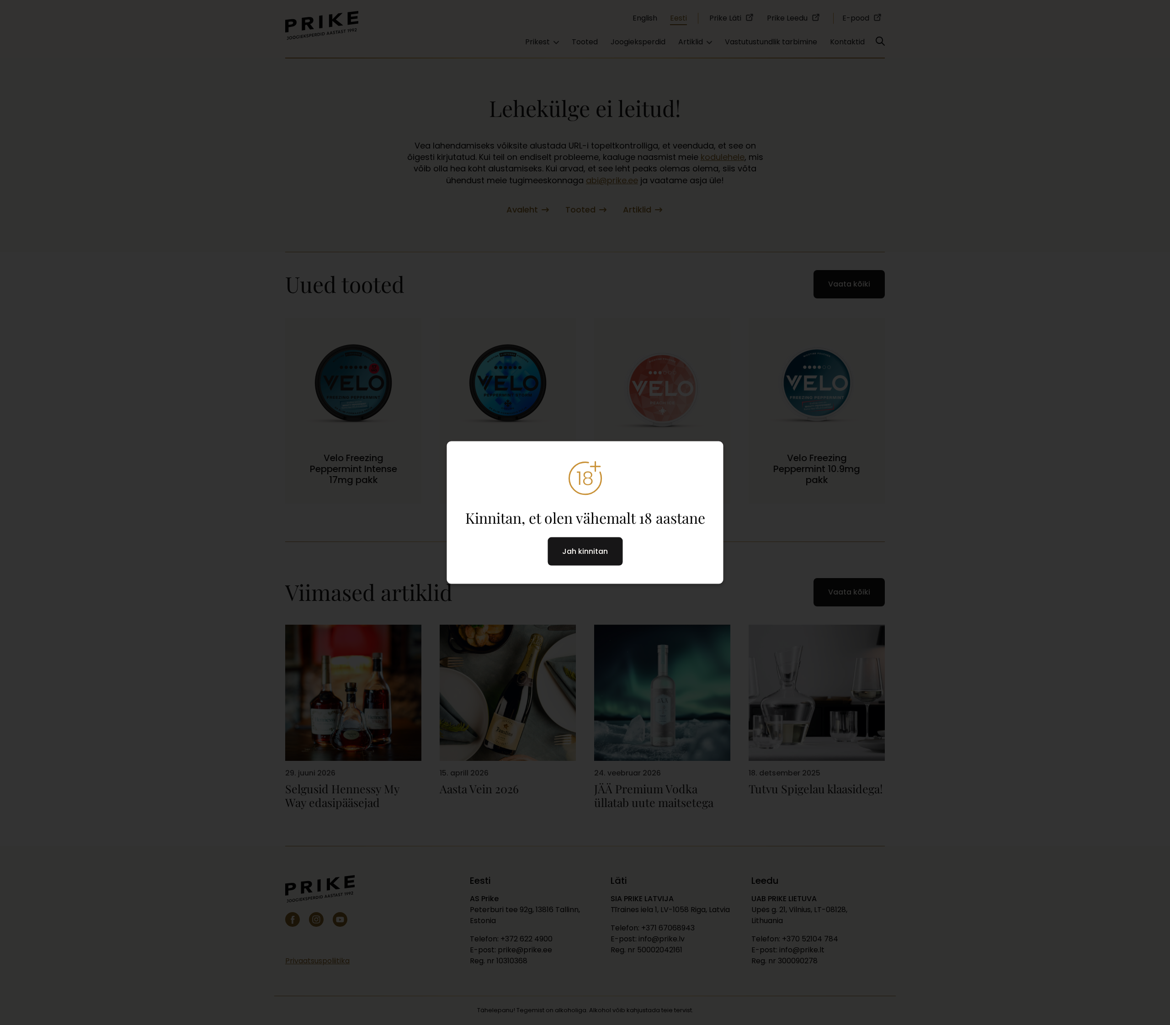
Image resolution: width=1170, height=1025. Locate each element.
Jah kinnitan (585, 551)
